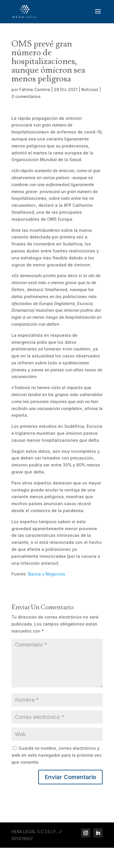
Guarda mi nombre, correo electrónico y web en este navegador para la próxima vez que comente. (56, 755)
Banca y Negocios (46, 573)
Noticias (89, 89)
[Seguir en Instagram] (85, 833)
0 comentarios (26, 96)
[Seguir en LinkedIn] (98, 833)
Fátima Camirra (34, 89)
